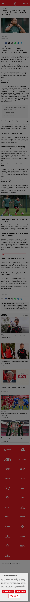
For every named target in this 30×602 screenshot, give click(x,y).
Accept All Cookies (8, 591)
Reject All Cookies (20, 591)
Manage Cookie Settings (14, 596)
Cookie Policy (19, 587)
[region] (14, 587)
